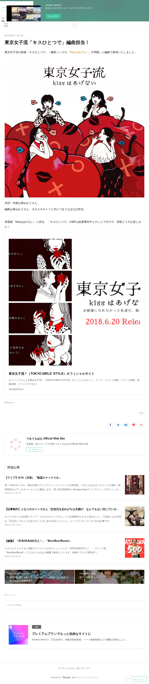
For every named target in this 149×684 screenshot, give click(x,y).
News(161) (9, 402)
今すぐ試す (53, 16)
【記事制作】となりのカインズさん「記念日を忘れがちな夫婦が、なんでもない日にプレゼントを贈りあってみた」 (75, 509)
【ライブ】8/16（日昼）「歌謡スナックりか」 (33, 477)
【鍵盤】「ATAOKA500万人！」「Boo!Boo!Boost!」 (38, 541)
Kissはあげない (79, 52)
